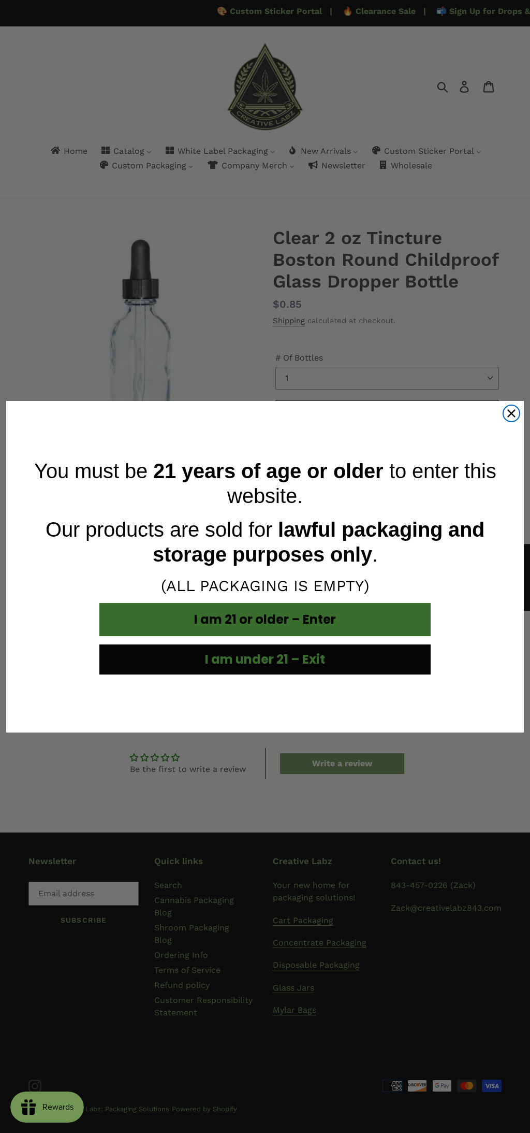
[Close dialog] (511, 413)
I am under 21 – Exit (265, 659)
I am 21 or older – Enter (265, 619)
